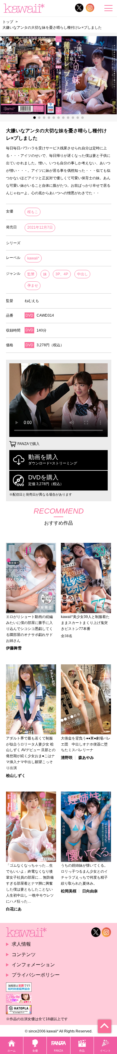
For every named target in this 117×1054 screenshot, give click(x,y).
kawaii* (33, 258)
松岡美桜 (68, 891)
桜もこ (32, 212)
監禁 (30, 274)
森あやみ (86, 758)
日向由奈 (90, 891)
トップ (7, 22)
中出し (82, 274)
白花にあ (14, 909)
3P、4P (62, 274)
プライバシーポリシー (36, 974)
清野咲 (67, 758)
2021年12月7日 (40, 227)
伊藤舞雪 (14, 648)
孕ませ (32, 285)
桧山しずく (16, 775)
